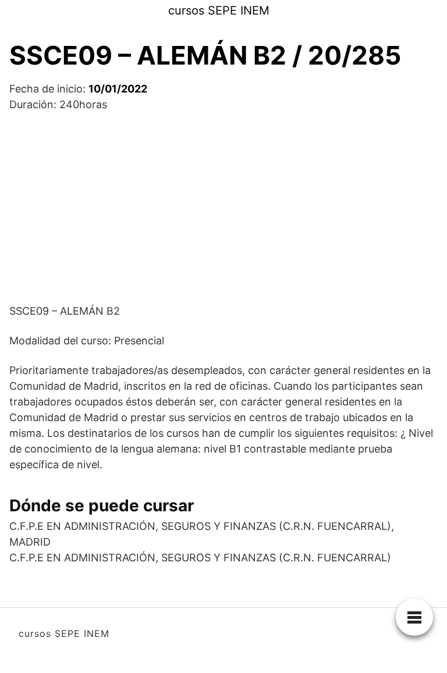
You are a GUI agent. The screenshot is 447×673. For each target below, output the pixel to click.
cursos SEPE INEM (218, 10)
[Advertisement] (223, 207)
